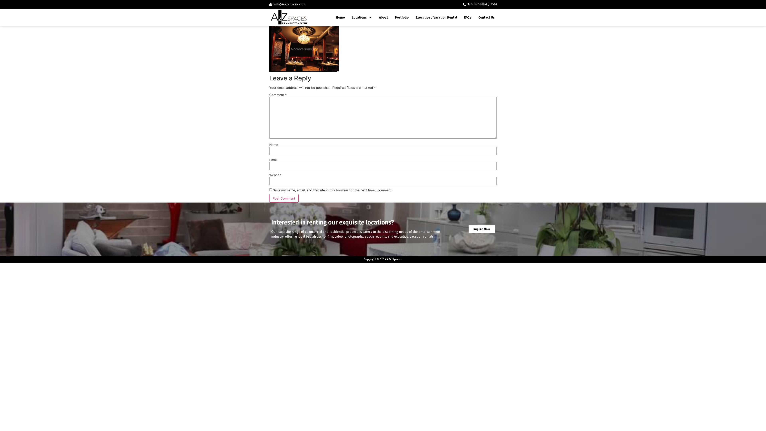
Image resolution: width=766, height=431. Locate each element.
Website (275, 175)
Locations (359, 17)
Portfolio (402, 17)
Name (273, 144)
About (383, 17)
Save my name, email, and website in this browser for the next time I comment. (332, 190)
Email (273, 159)
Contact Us (486, 17)
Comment (278, 94)
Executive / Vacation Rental (436, 17)
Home (340, 17)
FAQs (467, 17)
